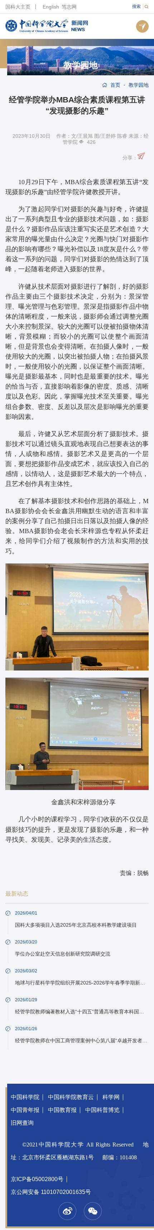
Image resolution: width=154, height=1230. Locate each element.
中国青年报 (25, 1110)
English (51, 7)
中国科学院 (25, 1097)
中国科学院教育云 (71, 1097)
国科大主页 (17, 7)
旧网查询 (22, 1123)
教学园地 (80, 65)
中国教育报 (62, 1110)
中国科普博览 (102, 1110)
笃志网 (69, 7)
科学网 (111, 1097)
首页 (115, 85)
